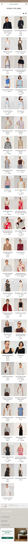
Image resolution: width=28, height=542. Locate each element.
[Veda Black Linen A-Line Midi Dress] (7, 470)
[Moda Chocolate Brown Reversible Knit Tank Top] (20, 326)
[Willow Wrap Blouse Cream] (20, 470)
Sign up (7, 537)
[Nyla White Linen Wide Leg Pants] (7, 368)
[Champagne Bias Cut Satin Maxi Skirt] (20, 142)
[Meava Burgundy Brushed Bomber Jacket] (7, 304)
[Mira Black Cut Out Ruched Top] (20, 304)
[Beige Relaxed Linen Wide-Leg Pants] (7, 122)
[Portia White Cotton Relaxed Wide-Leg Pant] (20, 389)
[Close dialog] (26, 529)
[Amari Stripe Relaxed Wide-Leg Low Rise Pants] (20, 61)
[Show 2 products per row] (26, 13)
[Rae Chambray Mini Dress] (20, 409)
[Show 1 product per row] (23, 13)
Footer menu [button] (4, 521)
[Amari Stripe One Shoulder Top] (7, 61)
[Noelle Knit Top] (20, 347)
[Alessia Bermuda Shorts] (7, 43)
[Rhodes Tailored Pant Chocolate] (7, 429)
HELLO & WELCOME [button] (5, 516)
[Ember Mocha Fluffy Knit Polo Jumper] (7, 244)
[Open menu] (3, 4)
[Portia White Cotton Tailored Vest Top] (7, 409)
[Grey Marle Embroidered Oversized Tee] (7, 265)
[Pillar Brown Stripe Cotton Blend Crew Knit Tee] (7, 389)
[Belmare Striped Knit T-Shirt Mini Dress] (20, 122)
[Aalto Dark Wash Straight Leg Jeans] (20, 22)
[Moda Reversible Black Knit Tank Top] (7, 347)
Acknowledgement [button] (5, 525)
